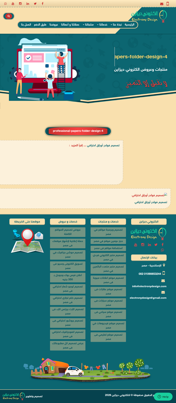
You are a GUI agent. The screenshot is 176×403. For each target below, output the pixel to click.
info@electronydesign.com (149, 286)
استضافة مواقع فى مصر (108, 248)
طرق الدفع (40, 24)
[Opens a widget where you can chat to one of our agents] (163, 397)
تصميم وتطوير (33, 396)
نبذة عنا (117, 24)
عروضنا (54, 24)
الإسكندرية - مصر (151, 265)
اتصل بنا (26, 24)
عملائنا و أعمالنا (70, 24)
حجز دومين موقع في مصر (108, 241)
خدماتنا (102, 24)
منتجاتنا (89, 24)
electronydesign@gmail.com (148, 298)
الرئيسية (129, 24)
